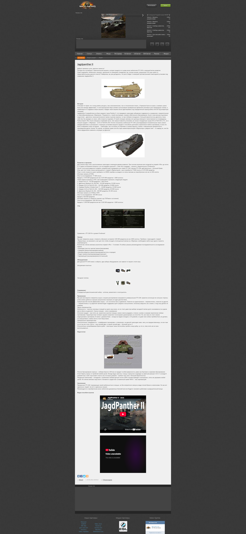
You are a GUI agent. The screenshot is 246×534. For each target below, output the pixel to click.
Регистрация (151, 5)
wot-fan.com (98, 527)
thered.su (98, 526)
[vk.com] (78, 476)
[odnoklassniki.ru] (87, 476)
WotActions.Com (98, 531)
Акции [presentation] (101, 57)
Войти (165, 5)
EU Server (128, 53)
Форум (166, 53)
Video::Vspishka (84, 531)
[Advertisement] (87, 26)
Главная (80, 53)
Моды (108, 53)
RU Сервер (118, 53)
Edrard (81, 480)
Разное (156, 53)
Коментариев (107, 480)
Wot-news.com (155, 526)
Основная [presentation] (81, 58)
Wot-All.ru (98, 529)
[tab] (81, 57)
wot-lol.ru (83, 529)
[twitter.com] (84, 476)
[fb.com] (81, 476)
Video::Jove (98, 524)
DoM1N (83, 524)
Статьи (89, 53)
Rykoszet (83, 522)
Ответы (99, 53)
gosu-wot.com (83, 527)
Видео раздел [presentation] (91, 57)
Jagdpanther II (85, 64)
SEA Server (147, 53)
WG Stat (83, 526)
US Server (137, 53)
